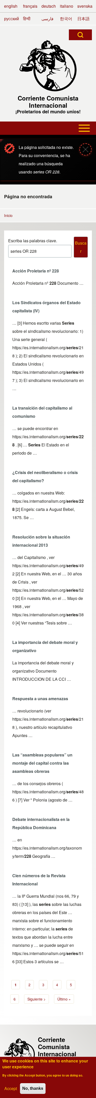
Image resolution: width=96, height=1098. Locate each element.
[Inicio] (48, 65)
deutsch (48, 6)
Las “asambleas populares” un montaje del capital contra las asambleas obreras (42, 763)
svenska (84, 6)
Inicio (8, 215)
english (10, 6)
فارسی (47, 18)
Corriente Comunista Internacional (48, 101)
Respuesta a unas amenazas (40, 698)
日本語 (83, 18)
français (30, 6)
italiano (66, 6)
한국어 (66, 18)
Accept (10, 1088)
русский (11, 18)
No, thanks (32, 1088)
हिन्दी (26, 18)
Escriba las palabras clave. (32, 241)
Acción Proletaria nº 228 (35, 271)
